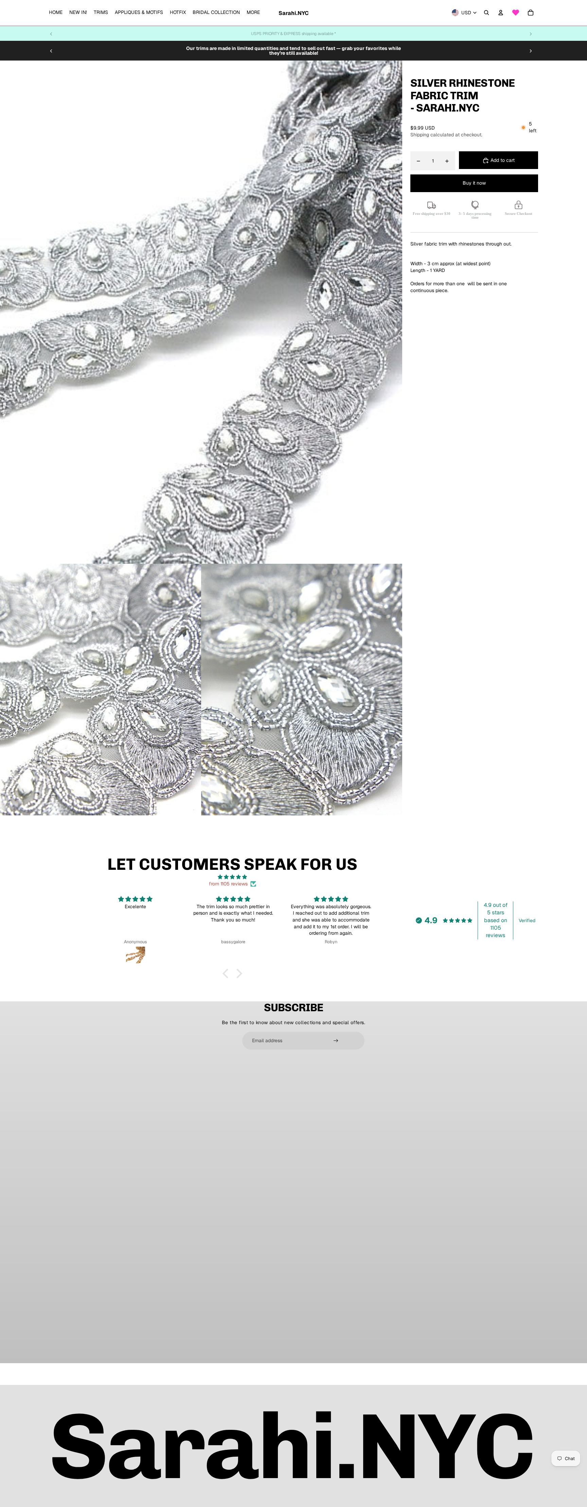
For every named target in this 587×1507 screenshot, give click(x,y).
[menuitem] (56, 12)
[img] (232, 877)
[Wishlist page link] (515, 12)
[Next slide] (530, 33)
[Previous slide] (51, 33)
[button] (227, 973)
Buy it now (474, 183)
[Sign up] (336, 1041)
